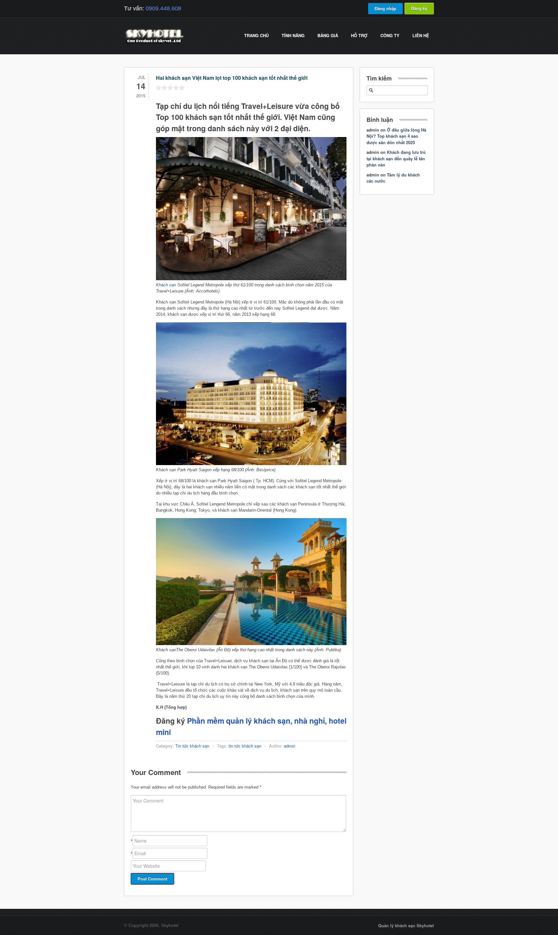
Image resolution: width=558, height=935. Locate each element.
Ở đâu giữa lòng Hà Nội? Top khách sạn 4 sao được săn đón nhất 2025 (396, 136)
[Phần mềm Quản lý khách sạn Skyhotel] (153, 43)
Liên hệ (420, 35)
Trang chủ (256, 35)
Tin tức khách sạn (192, 746)
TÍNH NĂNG (293, 35)
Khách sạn (166, 284)
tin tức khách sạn (245, 746)
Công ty (389, 35)
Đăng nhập (385, 8)
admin (289, 746)
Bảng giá (327, 35)
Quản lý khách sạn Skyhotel (406, 925)
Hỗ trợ (359, 35)
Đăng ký (419, 8)
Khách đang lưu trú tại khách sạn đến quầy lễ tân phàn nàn (396, 158)
